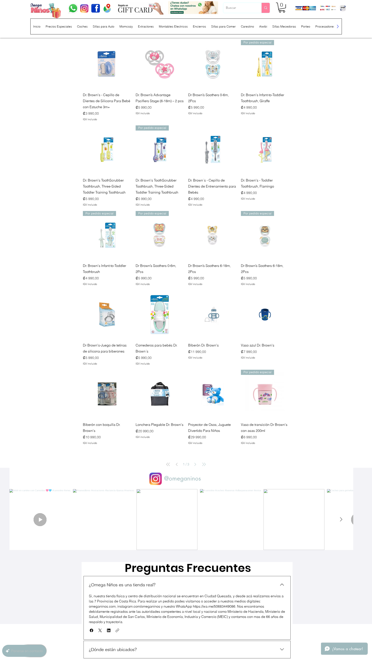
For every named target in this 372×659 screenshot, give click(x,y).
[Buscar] (265, 8)
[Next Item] (341, 519)
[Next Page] (195, 464)
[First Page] (168, 464)
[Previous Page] (176, 464)
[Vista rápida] (107, 64)
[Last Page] (203, 464)
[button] (282, 7)
